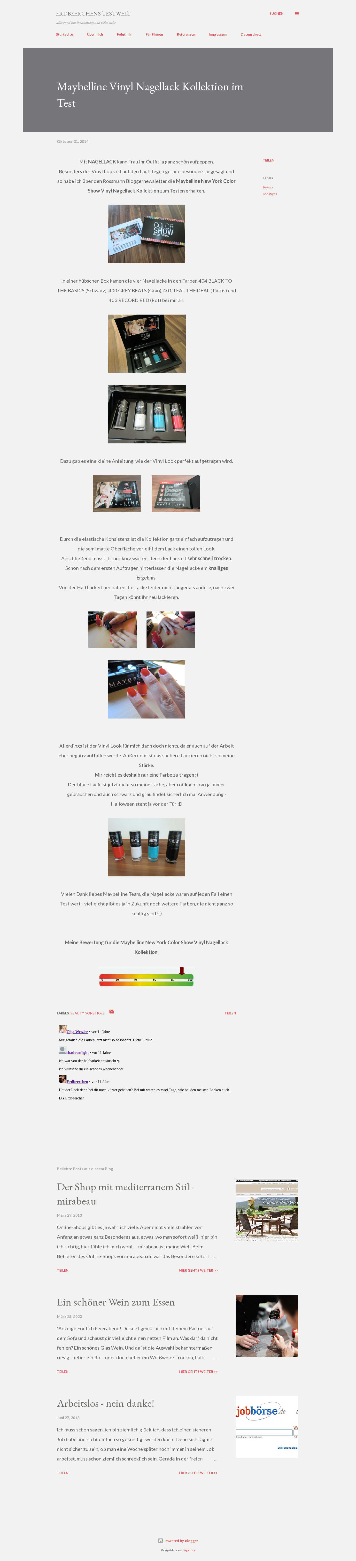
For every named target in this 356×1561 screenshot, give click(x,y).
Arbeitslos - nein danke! (105, 1403)
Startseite (64, 34)
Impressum (218, 34)
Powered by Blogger (181, 1540)
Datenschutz (251, 34)
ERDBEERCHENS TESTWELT (93, 13)
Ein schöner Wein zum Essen (116, 1302)
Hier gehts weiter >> (198, 1270)
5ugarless (189, 1550)
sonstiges (270, 194)
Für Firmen (154, 34)
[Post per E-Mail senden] (112, 1013)
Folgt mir (124, 34)
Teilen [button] (268, 160)
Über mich (95, 34)
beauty (268, 187)
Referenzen (186, 34)
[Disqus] (146, 1083)
